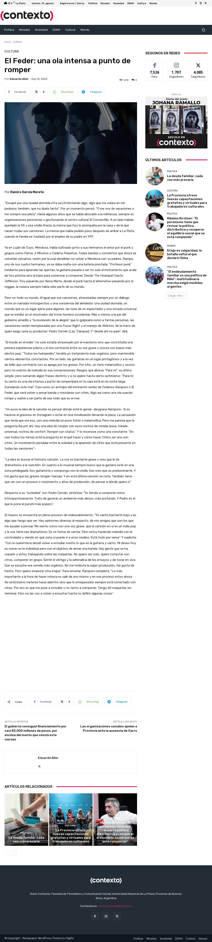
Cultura (17, 42)
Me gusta (154, 63)
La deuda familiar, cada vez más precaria (26, 839)
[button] (203, 30)
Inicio (8, 42)
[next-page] (13, 852)
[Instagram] (200, 3)
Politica (25, 833)
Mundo (171, 246)
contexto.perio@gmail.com (115, 906)
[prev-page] (7, 852)
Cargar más (175, 295)
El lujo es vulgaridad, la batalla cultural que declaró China (184, 254)
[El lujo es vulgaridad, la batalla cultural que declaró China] (154, 252)
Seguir (176, 63)
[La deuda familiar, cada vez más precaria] (26, 819)
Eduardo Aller (19, 79)
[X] (205, 3)
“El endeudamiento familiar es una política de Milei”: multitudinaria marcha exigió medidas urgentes (187, 279)
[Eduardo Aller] (21, 762)
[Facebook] (195, 3)
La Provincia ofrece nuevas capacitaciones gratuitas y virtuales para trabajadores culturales (71, 835)
